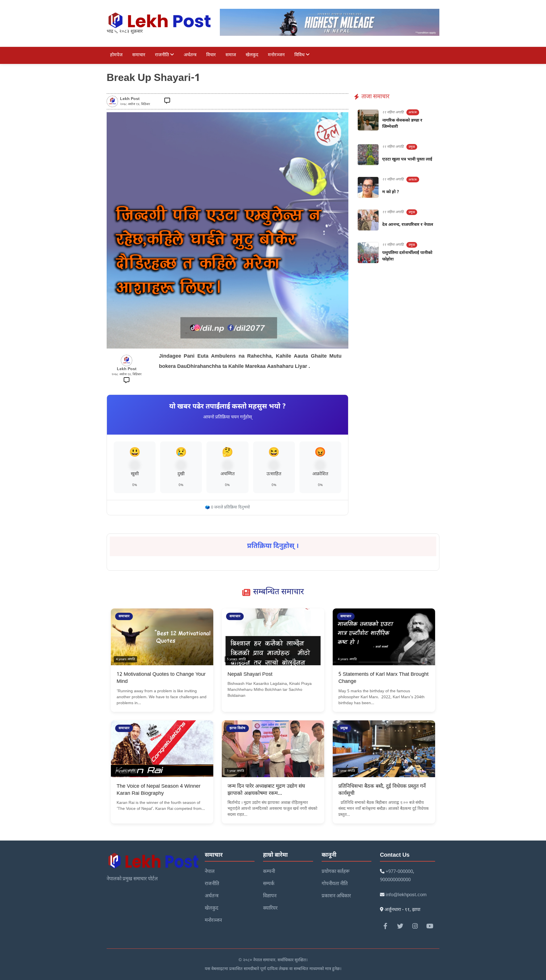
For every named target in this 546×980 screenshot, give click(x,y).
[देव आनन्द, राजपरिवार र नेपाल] (368, 220)
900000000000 (395, 880)
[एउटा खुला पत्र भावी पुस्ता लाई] (368, 154)
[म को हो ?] (368, 187)
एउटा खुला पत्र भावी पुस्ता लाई (407, 159)
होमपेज (116, 55)
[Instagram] (415, 926)
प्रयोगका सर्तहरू (335, 872)
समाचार (138, 55)
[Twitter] (400, 926)
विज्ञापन (269, 896)
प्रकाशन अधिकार (336, 896)
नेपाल (210, 872)
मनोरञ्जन (276, 55)
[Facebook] (385, 926)
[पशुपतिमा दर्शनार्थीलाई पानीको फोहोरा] (368, 252)
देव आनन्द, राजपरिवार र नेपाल (407, 225)
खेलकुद (252, 55)
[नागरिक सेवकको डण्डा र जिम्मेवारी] (368, 120)
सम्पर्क (268, 884)
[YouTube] (429, 926)
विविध (300, 55)
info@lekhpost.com (406, 895)
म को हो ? (390, 192)
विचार (211, 55)
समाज (231, 55)
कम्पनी (269, 872)
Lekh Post (130, 99)
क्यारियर (270, 908)
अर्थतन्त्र (190, 55)
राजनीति (162, 55)
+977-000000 (399, 872)
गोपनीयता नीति (335, 884)
